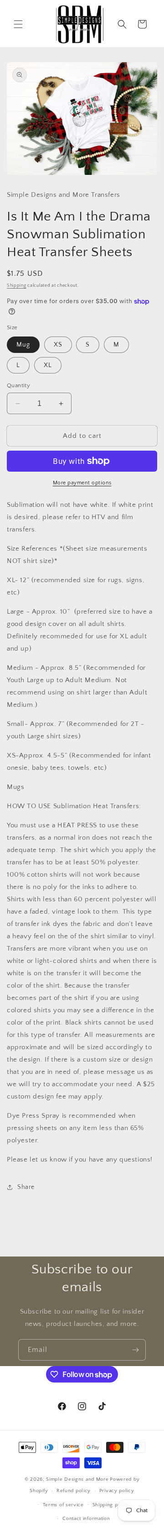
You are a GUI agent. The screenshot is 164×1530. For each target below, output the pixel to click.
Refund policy (73, 1490)
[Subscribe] (135, 1350)
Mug (23, 344)
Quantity (18, 385)
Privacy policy (116, 1490)
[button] (18, 24)
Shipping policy (111, 1505)
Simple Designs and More (77, 1479)
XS (58, 344)
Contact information (86, 1518)
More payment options (82, 483)
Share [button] (26, 1187)
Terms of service (63, 1505)
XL (48, 365)
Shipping (16, 285)
